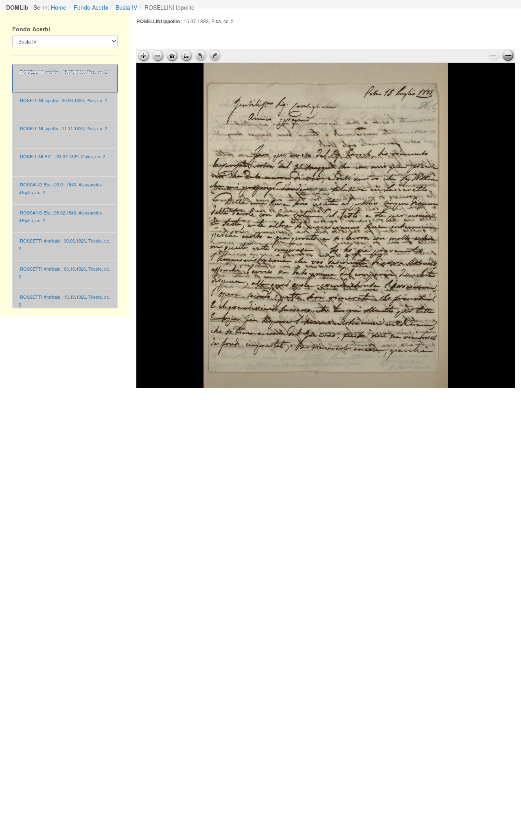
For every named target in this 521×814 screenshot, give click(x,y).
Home (58, 7)
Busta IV (126, 7)
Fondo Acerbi (91, 7)
